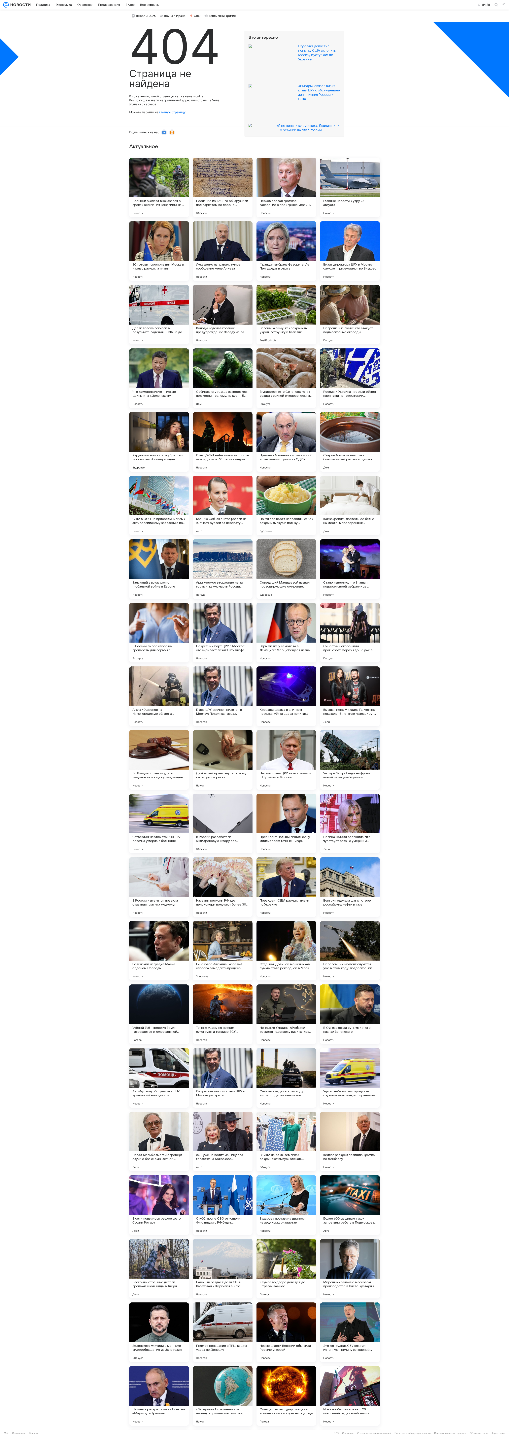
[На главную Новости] (20, 5)
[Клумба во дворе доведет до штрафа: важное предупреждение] (286, 1268)
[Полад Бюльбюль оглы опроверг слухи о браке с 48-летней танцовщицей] (159, 1141)
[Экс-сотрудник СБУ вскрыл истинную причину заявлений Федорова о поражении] (350, 1332)
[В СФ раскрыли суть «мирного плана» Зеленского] (350, 1014)
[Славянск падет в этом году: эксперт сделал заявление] (286, 1078)
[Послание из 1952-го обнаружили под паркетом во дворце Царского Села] (223, 187)
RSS (336, 1433)
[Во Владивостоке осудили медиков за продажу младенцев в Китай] (159, 760)
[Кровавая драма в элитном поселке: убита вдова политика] (286, 696)
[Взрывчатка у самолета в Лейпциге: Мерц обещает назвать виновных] (286, 632)
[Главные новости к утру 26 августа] (350, 187)
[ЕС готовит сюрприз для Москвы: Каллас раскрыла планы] (159, 251)
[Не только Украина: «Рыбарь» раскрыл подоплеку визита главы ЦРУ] (286, 1014)
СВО (197, 15)
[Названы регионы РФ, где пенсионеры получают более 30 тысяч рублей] (223, 887)
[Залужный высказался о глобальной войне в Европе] (159, 569)
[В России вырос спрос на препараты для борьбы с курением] (159, 632)
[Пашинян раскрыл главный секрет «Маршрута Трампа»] (159, 1396)
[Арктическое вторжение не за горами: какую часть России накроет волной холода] (223, 569)
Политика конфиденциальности (412, 1433)
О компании (18, 1433)
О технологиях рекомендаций (374, 1433)
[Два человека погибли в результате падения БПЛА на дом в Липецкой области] (159, 314)
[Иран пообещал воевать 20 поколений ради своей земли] (350, 1396)
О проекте (348, 1433)
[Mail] (6, 5)
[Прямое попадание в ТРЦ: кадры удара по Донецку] (223, 1332)
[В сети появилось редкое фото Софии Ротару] (159, 1205)
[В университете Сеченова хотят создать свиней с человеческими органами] (286, 378)
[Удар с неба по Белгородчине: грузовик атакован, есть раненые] (350, 1078)
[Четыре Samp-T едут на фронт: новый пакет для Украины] (350, 760)
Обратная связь (479, 1433)
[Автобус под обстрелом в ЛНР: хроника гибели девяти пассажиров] (159, 1078)
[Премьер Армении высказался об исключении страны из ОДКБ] (286, 442)
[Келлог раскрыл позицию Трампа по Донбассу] (350, 1141)
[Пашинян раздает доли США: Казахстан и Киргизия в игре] (223, 1268)
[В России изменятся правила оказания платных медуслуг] (159, 887)
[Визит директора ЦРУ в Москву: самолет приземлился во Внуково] (350, 251)
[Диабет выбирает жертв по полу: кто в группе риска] (223, 760)
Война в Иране (175, 15)
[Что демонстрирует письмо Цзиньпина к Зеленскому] (159, 378)
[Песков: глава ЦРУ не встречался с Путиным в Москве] (286, 760)
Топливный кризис (222, 15)
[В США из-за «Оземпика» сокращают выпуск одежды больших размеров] (286, 1141)
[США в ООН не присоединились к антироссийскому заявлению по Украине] (159, 505)
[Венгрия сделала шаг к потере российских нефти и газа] (350, 887)
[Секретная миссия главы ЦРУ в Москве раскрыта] (223, 1078)
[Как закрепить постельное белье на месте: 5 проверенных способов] (350, 505)
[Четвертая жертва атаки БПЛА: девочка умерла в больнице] (159, 823)
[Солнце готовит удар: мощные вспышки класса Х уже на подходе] (286, 1396)
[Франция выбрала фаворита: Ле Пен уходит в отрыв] (286, 251)
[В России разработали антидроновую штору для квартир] (223, 823)
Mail (6, 1433)
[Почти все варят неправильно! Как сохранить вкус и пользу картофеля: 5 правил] (286, 505)
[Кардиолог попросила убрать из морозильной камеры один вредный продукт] (159, 442)
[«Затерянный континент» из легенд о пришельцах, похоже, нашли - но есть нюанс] (223, 1396)
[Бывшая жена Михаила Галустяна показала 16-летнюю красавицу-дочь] (350, 696)
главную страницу (172, 112)
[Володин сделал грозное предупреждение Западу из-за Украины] (223, 314)
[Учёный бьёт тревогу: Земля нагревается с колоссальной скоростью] (159, 1014)
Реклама (34, 1433)
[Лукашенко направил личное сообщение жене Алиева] (223, 251)
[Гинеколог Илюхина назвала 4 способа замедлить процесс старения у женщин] (223, 950)
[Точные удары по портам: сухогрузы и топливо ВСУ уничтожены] (223, 1014)
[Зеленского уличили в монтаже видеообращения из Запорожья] (159, 1332)
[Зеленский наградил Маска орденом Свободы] (159, 950)
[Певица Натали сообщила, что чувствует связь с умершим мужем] (350, 823)
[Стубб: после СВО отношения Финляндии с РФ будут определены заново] (223, 1205)
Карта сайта (498, 1433)
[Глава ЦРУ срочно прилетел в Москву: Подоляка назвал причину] (223, 696)
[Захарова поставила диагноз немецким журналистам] (286, 1205)
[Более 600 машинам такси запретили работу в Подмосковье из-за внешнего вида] (350, 1205)
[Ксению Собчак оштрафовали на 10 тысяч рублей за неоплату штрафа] (223, 505)
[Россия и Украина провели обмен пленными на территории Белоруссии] (350, 378)
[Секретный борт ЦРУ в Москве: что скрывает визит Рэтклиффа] (223, 632)
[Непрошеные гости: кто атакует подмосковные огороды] (350, 314)
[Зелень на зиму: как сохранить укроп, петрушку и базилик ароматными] (286, 314)
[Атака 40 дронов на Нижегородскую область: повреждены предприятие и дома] (159, 696)
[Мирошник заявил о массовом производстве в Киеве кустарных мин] (350, 1268)
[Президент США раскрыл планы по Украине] (286, 887)
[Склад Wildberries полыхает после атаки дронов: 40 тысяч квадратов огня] (223, 442)
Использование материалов (450, 1433)
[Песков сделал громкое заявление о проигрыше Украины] (286, 187)
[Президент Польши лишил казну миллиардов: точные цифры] (286, 823)
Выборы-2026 (146, 15)
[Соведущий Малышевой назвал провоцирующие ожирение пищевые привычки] (286, 569)
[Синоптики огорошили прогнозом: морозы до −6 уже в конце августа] (350, 632)
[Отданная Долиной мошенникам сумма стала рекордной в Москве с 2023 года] (286, 950)
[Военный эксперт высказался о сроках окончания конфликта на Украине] (159, 187)
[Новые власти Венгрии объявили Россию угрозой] (286, 1332)
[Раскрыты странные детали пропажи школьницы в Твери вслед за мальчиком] (159, 1268)
